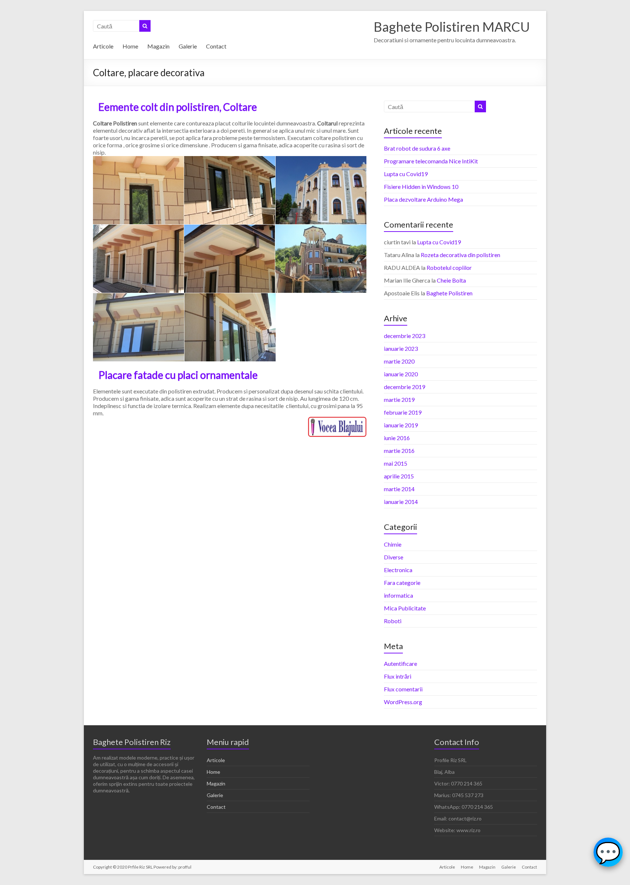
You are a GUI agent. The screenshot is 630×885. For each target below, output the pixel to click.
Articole (103, 46)
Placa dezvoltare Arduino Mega (423, 199)
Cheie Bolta (451, 280)
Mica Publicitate (405, 608)
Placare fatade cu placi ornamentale (178, 375)
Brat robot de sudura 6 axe (417, 148)
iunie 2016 (397, 437)
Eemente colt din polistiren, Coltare (177, 107)
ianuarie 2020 (401, 373)
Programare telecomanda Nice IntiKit (431, 161)
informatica (398, 595)
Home (130, 46)
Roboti (392, 620)
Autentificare (400, 663)
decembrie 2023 (404, 335)
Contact (216, 46)
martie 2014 (399, 488)
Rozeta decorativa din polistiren (460, 254)
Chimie (392, 544)
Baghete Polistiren (449, 293)
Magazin (158, 46)
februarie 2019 (402, 412)
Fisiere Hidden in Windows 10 (421, 186)
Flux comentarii (403, 689)
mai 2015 (395, 463)
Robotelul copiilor (449, 267)
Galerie (188, 46)
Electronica (398, 569)
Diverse (393, 557)
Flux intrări (397, 676)
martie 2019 (399, 399)
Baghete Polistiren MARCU (452, 27)
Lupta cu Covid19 (406, 173)
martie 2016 (399, 450)
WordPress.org (403, 701)
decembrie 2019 (404, 386)
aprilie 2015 (399, 476)
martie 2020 (399, 361)
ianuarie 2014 (401, 501)
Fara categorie (402, 582)
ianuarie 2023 (401, 348)
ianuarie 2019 (401, 425)
